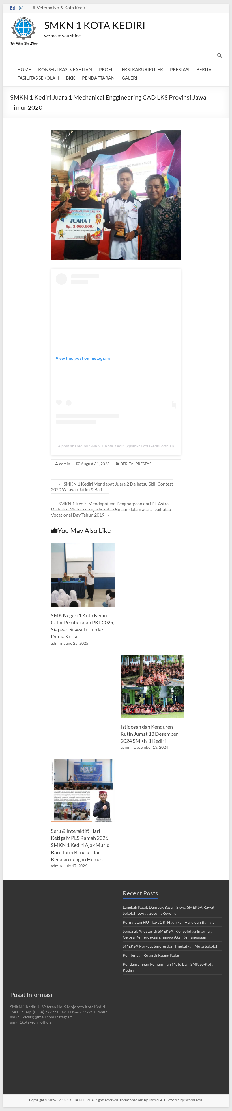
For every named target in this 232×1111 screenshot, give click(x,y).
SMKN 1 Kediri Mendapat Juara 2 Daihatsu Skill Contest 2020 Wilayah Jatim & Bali (112, 486)
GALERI (129, 77)
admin (64, 463)
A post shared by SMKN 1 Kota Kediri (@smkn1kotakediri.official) (116, 446)
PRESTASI (180, 69)
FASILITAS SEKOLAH (38, 77)
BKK (70, 77)
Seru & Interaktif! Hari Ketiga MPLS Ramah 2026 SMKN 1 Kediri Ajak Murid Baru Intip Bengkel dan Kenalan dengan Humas (80, 845)
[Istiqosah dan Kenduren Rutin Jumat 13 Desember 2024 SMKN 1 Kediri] (152, 657)
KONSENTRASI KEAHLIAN (65, 69)
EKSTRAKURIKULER (142, 69)
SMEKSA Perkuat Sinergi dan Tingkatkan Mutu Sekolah (170, 946)
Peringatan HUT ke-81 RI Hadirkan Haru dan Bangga (168, 922)
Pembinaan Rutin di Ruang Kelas (151, 955)
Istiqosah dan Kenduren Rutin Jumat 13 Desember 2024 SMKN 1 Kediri (149, 734)
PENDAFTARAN (98, 77)
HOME (24, 69)
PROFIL (107, 69)
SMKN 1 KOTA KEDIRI (94, 25)
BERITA (204, 69)
